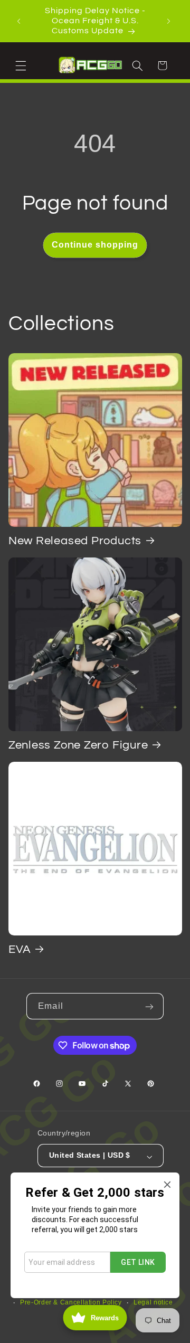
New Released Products (74, 541)
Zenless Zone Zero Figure (78, 745)
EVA (19, 949)
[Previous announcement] (20, 21)
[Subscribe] (150, 1006)
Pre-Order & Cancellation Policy (71, 1302)
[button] (22, 65)
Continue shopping (95, 244)
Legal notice (153, 1302)
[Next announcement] (170, 21)
